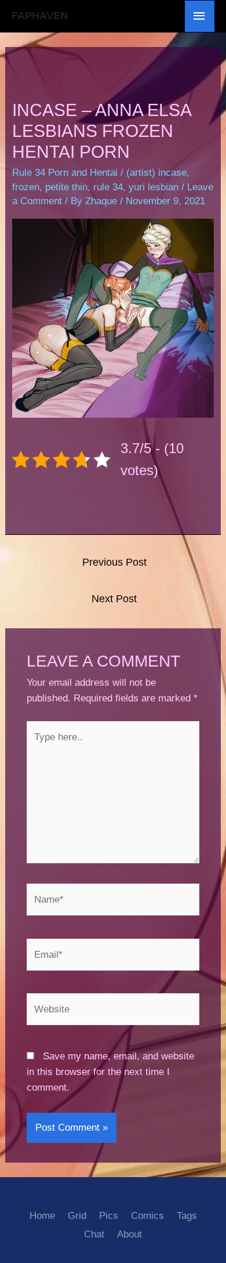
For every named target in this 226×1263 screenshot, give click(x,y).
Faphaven (40, 15)
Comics (147, 1215)
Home (42, 1215)
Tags (187, 1215)
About (129, 1234)
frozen (25, 187)
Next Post (114, 599)
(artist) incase (156, 172)
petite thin (66, 187)
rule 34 (108, 187)
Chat (94, 1234)
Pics (108, 1215)
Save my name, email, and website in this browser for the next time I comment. (110, 1072)
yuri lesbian (153, 187)
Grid (77, 1215)
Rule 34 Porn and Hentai (65, 172)
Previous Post (114, 562)
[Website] (113, 1011)
